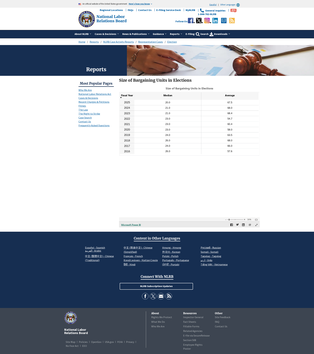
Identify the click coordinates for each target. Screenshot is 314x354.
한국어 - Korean (171, 251)
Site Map (70, 342)
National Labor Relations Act (94, 94)
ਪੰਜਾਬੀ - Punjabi (170, 264)
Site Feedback (222, 317)
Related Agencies (192, 331)
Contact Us (145, 10)
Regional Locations (111, 10)
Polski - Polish (170, 256)
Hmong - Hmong (171, 247)
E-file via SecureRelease (196, 335)
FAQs (130, 10)
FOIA (120, 342)
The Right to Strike (89, 113)
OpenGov (96, 342)
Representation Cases (150, 41)
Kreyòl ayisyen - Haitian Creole (141, 260)
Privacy (130, 342)
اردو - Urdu (206, 260)
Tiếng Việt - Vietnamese (214, 264)
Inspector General (193, 317)
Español (213, 4)
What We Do (158, 321)
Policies (83, 342)
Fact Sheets (189, 321)
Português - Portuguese (175, 260)
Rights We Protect (161, 317)
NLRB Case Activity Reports (118, 41)
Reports (94, 41)
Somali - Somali (209, 251)
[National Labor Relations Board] (87, 19)
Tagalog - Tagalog (211, 256)
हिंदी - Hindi (129, 264)
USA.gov (109, 342)
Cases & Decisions (88, 98)
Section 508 (189, 340)
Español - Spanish (95, 247)
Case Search (85, 117)
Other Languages (227, 4)
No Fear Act (72, 345)
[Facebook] (145, 296)
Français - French (133, 256)
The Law (83, 109)
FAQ (217, 321)
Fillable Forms (191, 326)
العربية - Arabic (93, 250)
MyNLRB (190, 10)
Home (81, 41)
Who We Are (85, 90)
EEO (84, 345)
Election (172, 41)
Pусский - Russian (211, 247)
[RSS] (169, 296)
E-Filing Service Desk (168, 10)
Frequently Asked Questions (94, 125)
